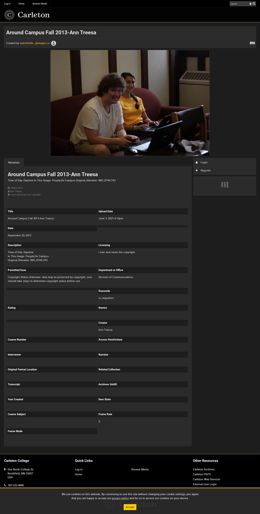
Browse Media (40, 3)
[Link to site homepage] (27, 15)
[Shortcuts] (252, 42)
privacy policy (120, 498)
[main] (130, 238)
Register (205, 170)
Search (254, 3)
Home (21, 3)
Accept (130, 507)
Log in (7, 3)
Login (203, 162)
